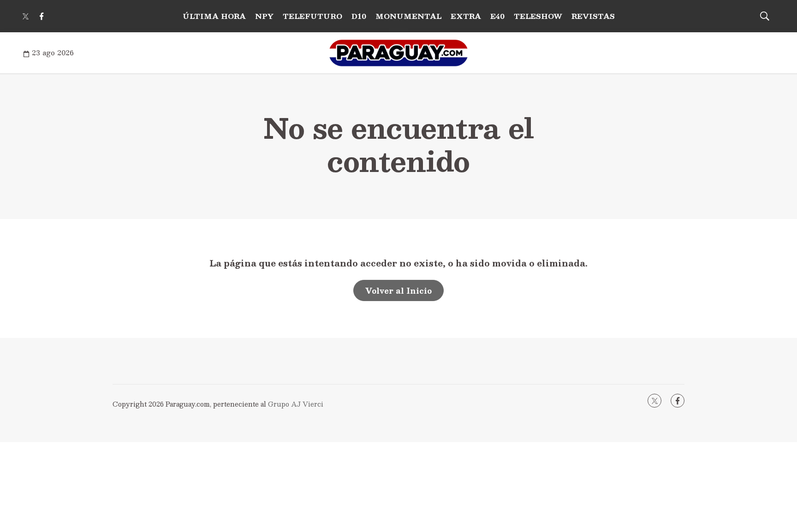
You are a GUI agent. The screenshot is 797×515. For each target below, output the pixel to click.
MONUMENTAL (408, 16)
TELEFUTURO (312, 16)
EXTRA (466, 16)
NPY (264, 16)
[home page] (398, 53)
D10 (358, 16)
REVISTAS (593, 16)
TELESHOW (538, 16)
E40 (497, 16)
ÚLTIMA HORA (214, 16)
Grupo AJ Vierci (295, 403)
